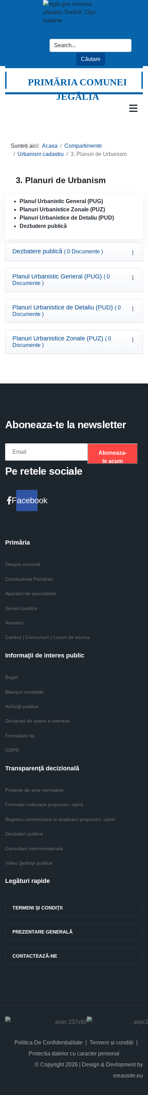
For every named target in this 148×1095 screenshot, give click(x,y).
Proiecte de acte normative (34, 790)
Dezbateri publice (24, 833)
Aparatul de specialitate (30, 593)
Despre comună (22, 564)
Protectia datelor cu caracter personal (74, 1053)
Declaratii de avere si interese (37, 721)
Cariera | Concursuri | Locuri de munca (47, 637)
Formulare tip (19, 735)
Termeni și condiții (111, 1042)
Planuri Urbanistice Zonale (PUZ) (61, 341)
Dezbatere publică (57, 251)
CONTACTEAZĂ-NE (34, 956)
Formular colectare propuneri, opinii (44, 804)
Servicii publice (21, 608)
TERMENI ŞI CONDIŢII (37, 907)
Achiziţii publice (21, 706)
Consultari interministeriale (34, 848)
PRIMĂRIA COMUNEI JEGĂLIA (77, 89)
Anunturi (14, 622)
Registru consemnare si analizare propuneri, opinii (60, 819)
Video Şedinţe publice (28, 863)
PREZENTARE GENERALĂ (42, 932)
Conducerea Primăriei (29, 579)
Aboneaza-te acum (112, 457)
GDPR (12, 750)
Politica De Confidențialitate (48, 1042)
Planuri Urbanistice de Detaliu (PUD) (66, 310)
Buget (11, 677)
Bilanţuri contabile (24, 692)
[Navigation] (133, 108)
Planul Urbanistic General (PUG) (61, 279)
